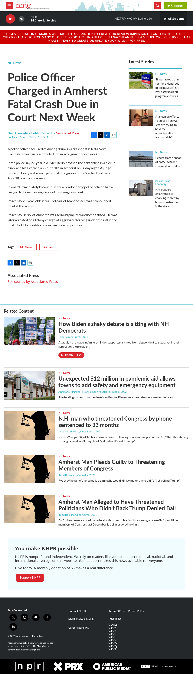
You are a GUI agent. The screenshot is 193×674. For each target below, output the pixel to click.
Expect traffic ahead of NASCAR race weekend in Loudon (168, 162)
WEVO (113, 643)
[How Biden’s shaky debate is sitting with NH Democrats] (29, 331)
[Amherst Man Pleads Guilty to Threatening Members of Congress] (29, 469)
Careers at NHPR (78, 627)
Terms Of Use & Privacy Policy (126, 611)
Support (177, 6)
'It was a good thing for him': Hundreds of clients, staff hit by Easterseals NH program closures (167, 87)
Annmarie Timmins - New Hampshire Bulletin (84, 391)
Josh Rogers (65, 336)
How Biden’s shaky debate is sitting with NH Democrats (113, 327)
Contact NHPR (77, 611)
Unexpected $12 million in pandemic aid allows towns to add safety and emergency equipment (116, 381)
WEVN (112, 640)
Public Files (115, 618)
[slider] (27, 19)
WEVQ (113, 646)
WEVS (112, 649)
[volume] (21, 19)
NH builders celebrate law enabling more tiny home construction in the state (167, 198)
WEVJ (112, 637)
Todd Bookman (67, 475)
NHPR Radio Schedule (81, 619)
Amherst (49, 247)
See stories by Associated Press (33, 281)
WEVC (112, 628)
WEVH (112, 634)
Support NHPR (30, 577)
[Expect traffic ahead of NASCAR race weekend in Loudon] (141, 159)
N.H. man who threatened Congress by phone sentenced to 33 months (115, 421)
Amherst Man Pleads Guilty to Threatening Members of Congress (111, 465)
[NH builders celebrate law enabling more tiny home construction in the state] (141, 188)
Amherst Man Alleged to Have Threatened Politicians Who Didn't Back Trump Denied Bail (117, 505)
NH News (14, 62)
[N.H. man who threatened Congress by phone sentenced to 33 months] (29, 425)
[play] (10, 19)
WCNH (113, 625)
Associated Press (67, 133)
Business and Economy (162, 182)
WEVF (112, 631)
